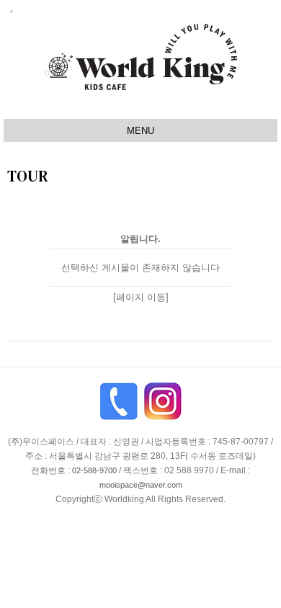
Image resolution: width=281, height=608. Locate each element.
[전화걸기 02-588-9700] (119, 407)
